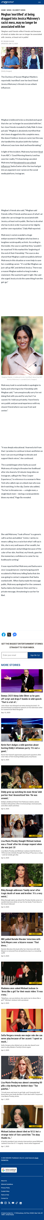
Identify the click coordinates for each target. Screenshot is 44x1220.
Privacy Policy (5, 1188)
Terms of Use (5, 1195)
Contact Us (4, 1198)
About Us (4, 1181)
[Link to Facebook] (2, 1203)
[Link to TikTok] (17, 1203)
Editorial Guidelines (7, 1184)
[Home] (7, 2)
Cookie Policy (5, 1191)
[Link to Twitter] (9, 1203)
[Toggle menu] (40, 2)
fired (40, 151)
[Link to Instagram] (5, 1203)
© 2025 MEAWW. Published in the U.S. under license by (18, 1158)
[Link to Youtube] (13, 1203)
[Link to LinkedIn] (20, 1203)
